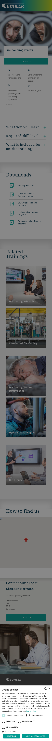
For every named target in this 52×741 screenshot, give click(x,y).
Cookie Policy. (31, 711)
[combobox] (45, 688)
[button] (26, 731)
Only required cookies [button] (35, 736)
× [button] (49, 688)
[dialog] (26, 713)
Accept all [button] (11, 736)
